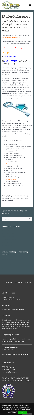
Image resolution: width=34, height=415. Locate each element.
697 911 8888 (8, 367)
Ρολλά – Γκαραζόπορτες (9, 239)
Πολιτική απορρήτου (8, 297)
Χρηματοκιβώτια (7, 242)
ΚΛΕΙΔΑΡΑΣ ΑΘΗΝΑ (8, 234)
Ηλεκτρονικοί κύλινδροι (9, 309)
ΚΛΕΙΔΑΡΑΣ (5, 231)
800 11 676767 (8, 370)
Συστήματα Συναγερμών (9, 245)
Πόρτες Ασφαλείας (11, 164)
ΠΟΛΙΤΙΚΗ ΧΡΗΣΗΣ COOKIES (11, 299)
